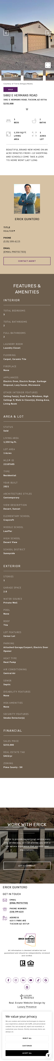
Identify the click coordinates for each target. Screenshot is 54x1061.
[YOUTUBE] (31, 980)
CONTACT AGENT (27, 261)
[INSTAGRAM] (16, 980)
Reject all (27, 1038)
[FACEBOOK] (8, 980)
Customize (27, 1046)
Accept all (27, 1053)
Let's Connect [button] (27, 865)
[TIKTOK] (38, 980)
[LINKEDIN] (23, 980)
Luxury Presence (27, 1006)
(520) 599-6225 (11, 241)
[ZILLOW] (27, 987)
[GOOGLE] (45, 980)
